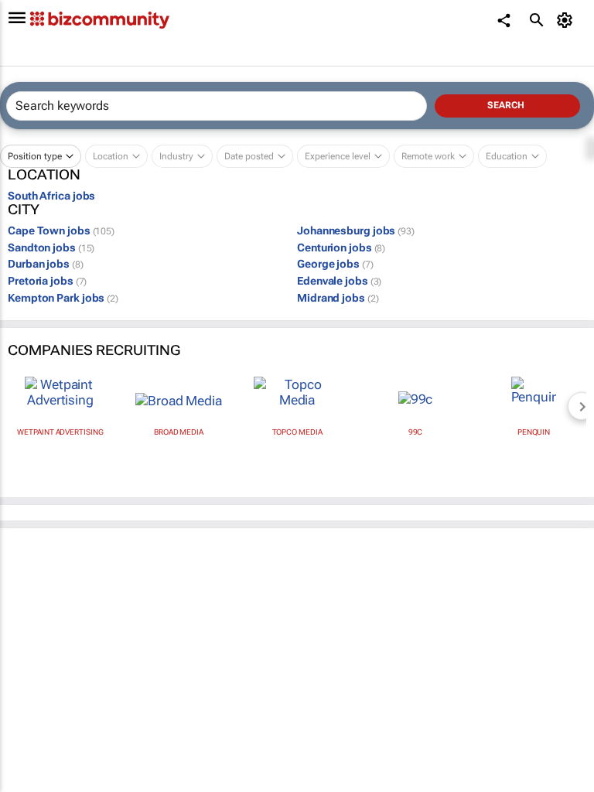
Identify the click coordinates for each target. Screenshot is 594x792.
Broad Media (178, 432)
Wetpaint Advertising (60, 432)
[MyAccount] (567, 20)
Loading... (29, 708)
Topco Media (297, 432)
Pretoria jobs (47, 281)
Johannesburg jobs (356, 230)
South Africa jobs (51, 195)
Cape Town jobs (61, 230)
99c (415, 432)
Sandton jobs (51, 247)
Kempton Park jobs (63, 298)
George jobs (335, 264)
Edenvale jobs (339, 281)
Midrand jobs (337, 298)
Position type (35, 156)
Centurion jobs (341, 247)
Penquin (533, 432)
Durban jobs (46, 264)
